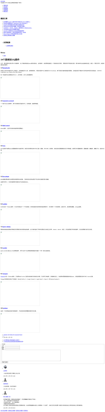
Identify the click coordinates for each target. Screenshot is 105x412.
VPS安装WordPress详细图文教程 (11, 29)
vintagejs (5, 273)
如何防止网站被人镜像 (9, 35)
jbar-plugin (5, 176)
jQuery (20, 334)
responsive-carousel (8, 101)
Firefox (11, 334)
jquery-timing (6, 226)
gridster (5, 308)
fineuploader (6, 68)
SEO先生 (3, 1)
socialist (4, 248)
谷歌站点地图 (11, 410)
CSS (8, 334)
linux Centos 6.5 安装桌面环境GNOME (12, 33)
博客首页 (5, 5)
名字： (3, 346)
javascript (17, 334)
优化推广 (5, 7)
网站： (3, 349)
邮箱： (3, 347)
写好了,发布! (5, 362)
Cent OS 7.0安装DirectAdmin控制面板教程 (13, 30)
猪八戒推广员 (6, 396)
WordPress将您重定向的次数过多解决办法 (13, 24)
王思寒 (5, 370)
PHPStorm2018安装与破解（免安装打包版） (14, 26)
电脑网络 (5, 10)
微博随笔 (5, 8)
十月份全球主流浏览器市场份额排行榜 (13, 341)
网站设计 (5, 11)
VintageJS (3, 276)
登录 (4, 55)
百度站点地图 (19, 410)
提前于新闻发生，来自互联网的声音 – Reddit (14, 32)
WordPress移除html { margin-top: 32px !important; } (15, 23)
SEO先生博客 (4, 410)
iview (3, 145)
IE (13, 334)
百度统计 (25, 410)
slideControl (6, 125)
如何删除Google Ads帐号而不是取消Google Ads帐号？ (16, 21)
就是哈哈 (5, 383)
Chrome (5, 334)
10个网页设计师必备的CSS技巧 (11, 340)
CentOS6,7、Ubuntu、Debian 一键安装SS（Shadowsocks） (17, 27)
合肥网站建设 (9, 45)
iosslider (4, 204)
